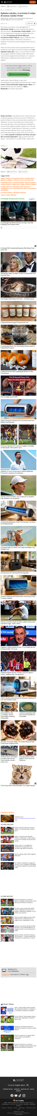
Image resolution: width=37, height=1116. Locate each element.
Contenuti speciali (8, 1089)
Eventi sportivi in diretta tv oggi (19, 974)
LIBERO (5, 1102)
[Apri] (2, 2)
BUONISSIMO (32, 1104)
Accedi (32, 2)
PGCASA (31, 1102)
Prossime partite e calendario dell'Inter (13, 193)
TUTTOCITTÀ (12, 1104)
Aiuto (18, 1109)
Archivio (18, 1090)
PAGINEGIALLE (15, 1102)
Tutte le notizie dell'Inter (9, 195)
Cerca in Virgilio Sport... (17, 1085)
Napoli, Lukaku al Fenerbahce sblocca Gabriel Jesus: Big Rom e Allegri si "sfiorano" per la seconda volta (18, 179)
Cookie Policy (22, 1107)
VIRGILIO (10, 1102)
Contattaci (17, 1089)
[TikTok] (19, 1096)
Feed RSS (32, 1089)
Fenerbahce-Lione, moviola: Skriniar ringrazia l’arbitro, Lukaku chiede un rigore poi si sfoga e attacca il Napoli (18, 183)
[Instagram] (23, 1096)
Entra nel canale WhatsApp (19, 74)
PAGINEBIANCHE (5, 1104)
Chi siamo (4, 1107)
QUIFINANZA (26, 1104)
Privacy (15, 1107)
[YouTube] (16, 1096)
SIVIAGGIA (20, 1104)
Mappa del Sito (25, 1089)
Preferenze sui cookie (30, 1107)
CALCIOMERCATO (8, 10)
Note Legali (9, 1107)
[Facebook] (12, 1096)
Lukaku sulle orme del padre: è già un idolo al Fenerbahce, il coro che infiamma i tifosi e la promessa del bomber (18, 188)
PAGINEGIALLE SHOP (24, 1102)
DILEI (17, 1104)
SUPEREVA (18, 1105)
